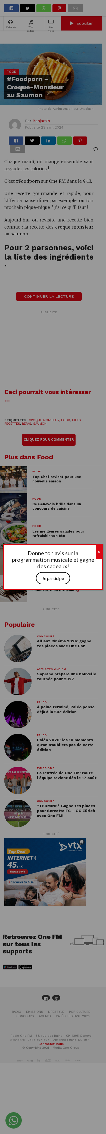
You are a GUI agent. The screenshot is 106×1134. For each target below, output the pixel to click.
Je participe (53, 578)
